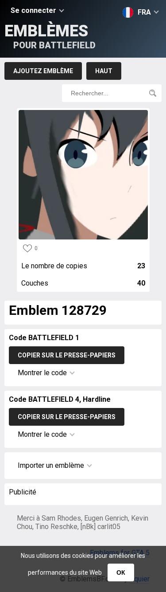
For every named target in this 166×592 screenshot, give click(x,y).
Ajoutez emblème (43, 70)
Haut (103, 70)
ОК (120, 572)
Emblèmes (50, 36)
